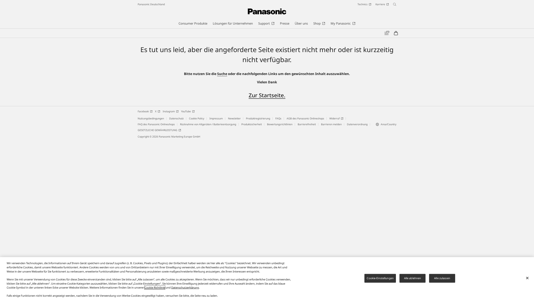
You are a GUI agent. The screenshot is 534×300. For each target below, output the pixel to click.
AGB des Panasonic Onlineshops (305, 118)
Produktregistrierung (258, 118)
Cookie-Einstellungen (380, 278)
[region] (267, 278)
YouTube (186, 111)
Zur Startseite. (267, 95)
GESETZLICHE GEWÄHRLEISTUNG (157, 130)
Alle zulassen (442, 278)
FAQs (278, 118)
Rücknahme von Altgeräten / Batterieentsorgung (208, 124)
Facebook (143, 111)
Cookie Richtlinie (155, 287)
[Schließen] (527, 278)
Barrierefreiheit (307, 124)
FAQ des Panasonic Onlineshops (156, 124)
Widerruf (334, 118)
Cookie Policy (196, 118)
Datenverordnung (357, 124)
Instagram (169, 111)
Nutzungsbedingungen (151, 118)
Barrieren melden (331, 124)
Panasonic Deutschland (151, 4)
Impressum (216, 118)
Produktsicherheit (251, 124)
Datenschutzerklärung (185, 287)
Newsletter (234, 118)
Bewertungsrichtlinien (279, 124)
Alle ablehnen (412, 278)
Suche (222, 73)
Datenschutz (176, 118)
